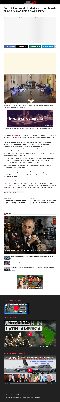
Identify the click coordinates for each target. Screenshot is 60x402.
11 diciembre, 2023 (8, 14)
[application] (30, 334)
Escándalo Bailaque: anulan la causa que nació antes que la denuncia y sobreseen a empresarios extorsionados (32, 268)
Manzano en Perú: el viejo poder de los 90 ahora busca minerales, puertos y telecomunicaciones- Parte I (28, 250)
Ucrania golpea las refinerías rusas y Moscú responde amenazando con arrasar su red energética (32, 256)
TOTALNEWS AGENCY (18, 192)
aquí (5, 187)
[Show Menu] (4, 2)
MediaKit (18, 394)
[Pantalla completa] (54, 348)
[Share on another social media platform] (55, 46)
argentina (9, 192)
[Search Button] (55, 2)
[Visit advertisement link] (30, 282)
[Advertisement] (30, 63)
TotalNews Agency (36, 397)
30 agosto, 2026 (8, 251)
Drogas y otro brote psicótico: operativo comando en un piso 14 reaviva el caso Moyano (30, 262)
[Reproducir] (5, 348)
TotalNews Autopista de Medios (13, 397)
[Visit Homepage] (30, 2)
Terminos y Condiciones (9, 394)
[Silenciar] (52, 348)
